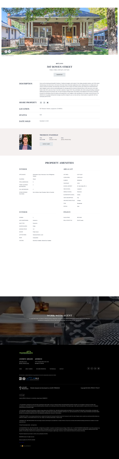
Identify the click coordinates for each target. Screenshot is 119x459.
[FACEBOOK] (88, 368)
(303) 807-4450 (53, 139)
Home (20, 369)
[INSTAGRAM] (92, 368)
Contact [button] (59, 325)
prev (6, 51)
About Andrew (29, 369)
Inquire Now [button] (59, 74)
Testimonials (53, 369)
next (9, 51)
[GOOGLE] (98, 368)
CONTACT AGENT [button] (46, 144)
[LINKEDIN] (95, 368)
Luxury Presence (54, 388)
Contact (62, 368)
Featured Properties (41, 369)
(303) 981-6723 (23, 361)
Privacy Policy (95, 388)
